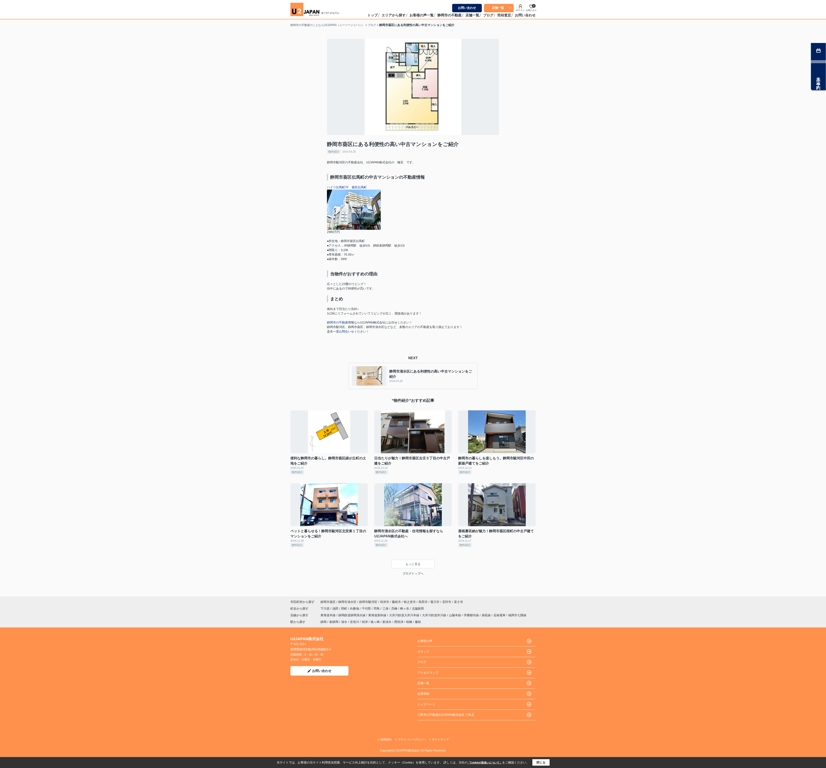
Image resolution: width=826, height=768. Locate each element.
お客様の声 (424, 641)
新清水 (386, 622)
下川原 (325, 608)
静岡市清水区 (347, 602)
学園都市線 (472, 615)
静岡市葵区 (328, 602)
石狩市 (446, 602)
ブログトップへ (413, 573)
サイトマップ (440, 739)
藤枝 (418, 622)
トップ (372, 15)
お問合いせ (346, 331)
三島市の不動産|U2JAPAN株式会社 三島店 (445, 714)
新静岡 (333, 622)
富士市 (458, 602)
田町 (344, 608)
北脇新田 (418, 608)
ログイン (520, 10)
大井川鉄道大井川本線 (404, 615)
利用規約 (385, 739)
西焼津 (398, 622)
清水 (344, 622)
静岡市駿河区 (368, 602)
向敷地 (355, 608)
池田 (335, 608)
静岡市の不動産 (450, 15)
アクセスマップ (427, 672)
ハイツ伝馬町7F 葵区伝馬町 (347, 187)
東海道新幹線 (377, 615)
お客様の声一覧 (422, 15)
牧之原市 (410, 602)
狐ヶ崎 (375, 622)
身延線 (487, 615)
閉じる (541, 762)
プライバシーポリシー (412, 739)
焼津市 (384, 602)
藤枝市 (396, 602)
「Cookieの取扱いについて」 (485, 762)
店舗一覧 (498, 7)
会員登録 (423, 693)
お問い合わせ (467, 7)
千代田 (367, 608)
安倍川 (354, 622)
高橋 (394, 608)
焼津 (365, 622)
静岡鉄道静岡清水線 (352, 615)
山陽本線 (455, 615)
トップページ (426, 704)
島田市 (423, 602)
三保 (385, 608)
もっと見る (413, 564)
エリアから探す (394, 15)
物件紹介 (333, 151)
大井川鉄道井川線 (434, 615)
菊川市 (434, 602)
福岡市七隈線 (517, 615)
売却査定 (504, 15)
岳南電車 (499, 615)
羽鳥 (377, 608)
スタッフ (423, 651)
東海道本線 (328, 615)
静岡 (324, 622)
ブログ (488, 15)
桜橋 (409, 622)
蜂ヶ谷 (405, 608)
